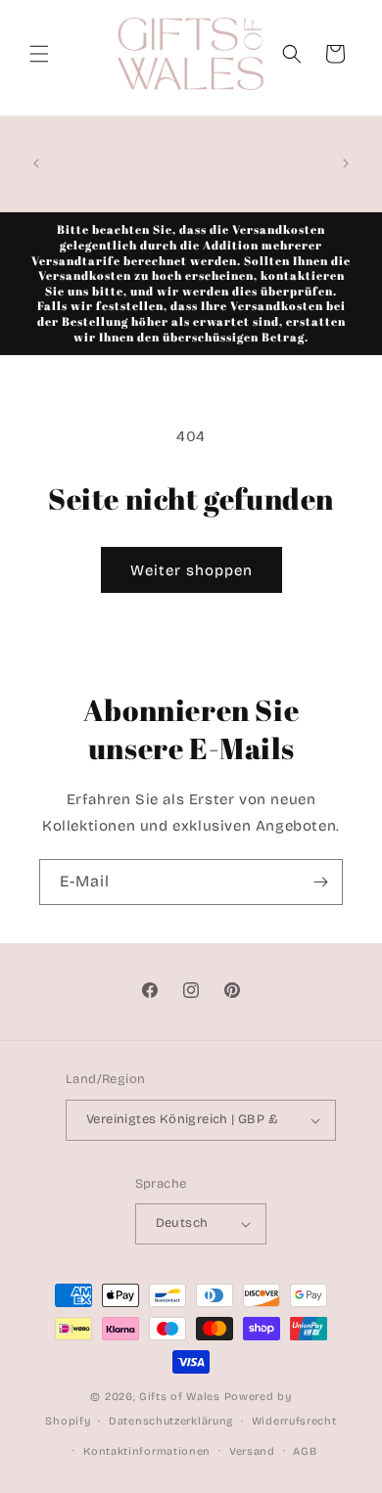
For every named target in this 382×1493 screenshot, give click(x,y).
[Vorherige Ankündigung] (36, 163)
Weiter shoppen (191, 570)
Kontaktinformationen (147, 1451)
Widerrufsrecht (294, 1421)
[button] (39, 53)
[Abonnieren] (320, 882)
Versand (252, 1451)
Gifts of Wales (179, 1396)
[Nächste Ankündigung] (345, 163)
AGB (304, 1451)
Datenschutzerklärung (171, 1421)
